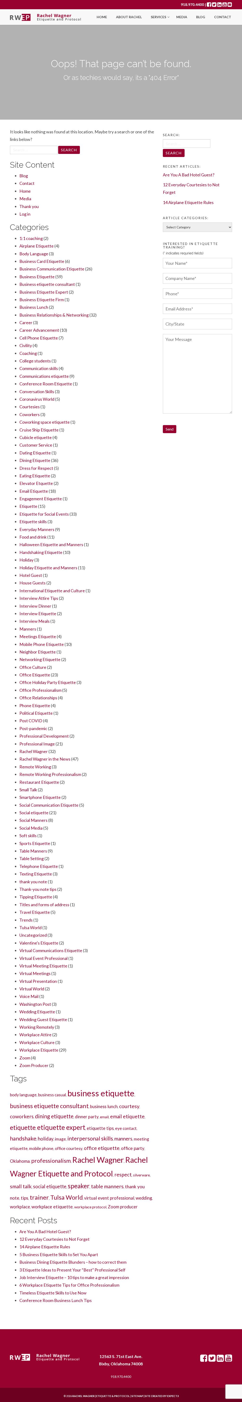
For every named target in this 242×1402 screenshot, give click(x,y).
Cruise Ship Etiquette (39, 429)
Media (181, 17)
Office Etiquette (34, 674)
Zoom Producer (33, 1065)
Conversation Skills (36, 391)
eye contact (126, 1128)
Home (102, 17)
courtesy (129, 1106)
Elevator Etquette (36, 483)
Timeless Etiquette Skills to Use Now (52, 1292)
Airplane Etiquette (36, 245)
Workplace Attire (35, 1034)
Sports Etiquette (34, 843)
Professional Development (44, 736)
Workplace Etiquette (38, 1050)
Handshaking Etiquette (40, 552)
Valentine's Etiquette (38, 942)
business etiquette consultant (49, 1105)
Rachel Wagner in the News (44, 759)
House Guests (32, 582)
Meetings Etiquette (37, 636)
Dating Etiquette (35, 452)
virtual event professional (109, 1198)
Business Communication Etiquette (51, 268)
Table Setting (31, 858)
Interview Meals (34, 621)
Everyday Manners (36, 529)
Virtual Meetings (35, 973)
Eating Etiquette (34, 475)
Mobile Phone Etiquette (41, 644)
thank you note (33, 881)
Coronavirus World (36, 399)
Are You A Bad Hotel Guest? (45, 1231)
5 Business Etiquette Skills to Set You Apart (58, 1254)
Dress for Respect (36, 468)
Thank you (29, 206)
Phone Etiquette (34, 705)
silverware (141, 1175)
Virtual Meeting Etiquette (43, 965)
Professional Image (37, 743)
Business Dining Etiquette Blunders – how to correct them (72, 1262)
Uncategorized (33, 935)
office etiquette (102, 1148)
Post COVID (30, 720)
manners (123, 1138)
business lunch (104, 1106)
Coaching (28, 353)
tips (24, 1198)
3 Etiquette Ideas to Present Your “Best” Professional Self (72, 1269)
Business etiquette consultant (47, 284)
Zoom (24, 1057)
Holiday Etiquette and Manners (48, 567)
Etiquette (28, 506)
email (104, 1117)
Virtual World (31, 988)
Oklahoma (20, 1161)
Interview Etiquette (37, 613)
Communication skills (38, 368)
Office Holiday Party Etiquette (47, 682)
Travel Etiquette (34, 912)
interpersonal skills (90, 1138)
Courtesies (29, 406)
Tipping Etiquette (35, 896)
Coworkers (29, 414)
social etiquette (49, 1186)
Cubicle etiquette (35, 437)
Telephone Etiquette (38, 866)
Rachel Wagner (33, 751)
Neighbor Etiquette (37, 651)
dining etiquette (54, 1116)
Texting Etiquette (35, 873)
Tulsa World (30, 927)
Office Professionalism (40, 690)
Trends (26, 920)
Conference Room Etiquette (45, 383)
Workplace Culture (37, 1042)
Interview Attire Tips (38, 598)
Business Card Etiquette (41, 261)
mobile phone (41, 1148)
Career (25, 322)
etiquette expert (61, 1127)
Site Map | (149, 1396)
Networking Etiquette (39, 659)
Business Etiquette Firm (41, 299)
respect (123, 1174)
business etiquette (100, 1093)
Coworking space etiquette (44, 422)
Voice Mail (29, 996)
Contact (222, 17)
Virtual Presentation (38, 981)
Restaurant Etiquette (39, 782)
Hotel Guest (30, 575)
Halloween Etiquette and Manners (51, 544)
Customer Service (35, 445)
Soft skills (28, 835)
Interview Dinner (35, 606)
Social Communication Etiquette (48, 805)
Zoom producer (123, 1206)
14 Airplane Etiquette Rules (44, 1246)
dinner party (87, 1116)
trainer (39, 1197)
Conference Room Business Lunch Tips (55, 1300)
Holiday (26, 559)
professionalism (51, 1160)
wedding (144, 1198)
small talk (21, 1186)
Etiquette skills (33, 521)
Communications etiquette (44, 376)
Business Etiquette (37, 276)
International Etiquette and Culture (52, 590)
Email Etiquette (33, 491)
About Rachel (129, 17)
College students (35, 360)
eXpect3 (173, 1396)
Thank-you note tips (37, 889)
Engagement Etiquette (40, 498)
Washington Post (35, 1004)
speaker (79, 1186)
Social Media (31, 828)
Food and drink (33, 537)
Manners (27, 628)
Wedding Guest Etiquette (43, 1019)
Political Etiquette (36, 713)
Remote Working (35, 766)
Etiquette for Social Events (44, 514)
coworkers (22, 1116)
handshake (23, 1138)
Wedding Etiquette (37, 1011)
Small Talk (28, 789)
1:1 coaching (31, 238)
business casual (52, 1094)
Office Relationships (38, 697)
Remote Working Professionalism (50, 774)
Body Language (33, 253)
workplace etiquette (52, 1206)
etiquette (23, 1127)
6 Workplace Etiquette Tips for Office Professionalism (69, 1285)
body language (23, 1094)
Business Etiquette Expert (43, 292)
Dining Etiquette (34, 460)
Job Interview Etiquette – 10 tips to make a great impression (74, 1277)
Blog (200, 17)
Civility (25, 345)
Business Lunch (33, 307)
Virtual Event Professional (43, 958)
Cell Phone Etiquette (38, 337)
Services (159, 17)
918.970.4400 (192, 4)
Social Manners (33, 820)
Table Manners (33, 850)
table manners (107, 1186)
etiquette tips (100, 1128)
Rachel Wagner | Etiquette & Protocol (101, 1396)
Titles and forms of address (44, 904)
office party (132, 1148)
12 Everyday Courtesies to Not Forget (54, 1239)
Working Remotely (36, 1027)
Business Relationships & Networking (54, 315)
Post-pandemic (33, 728)
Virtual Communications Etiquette (50, 950)
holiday (45, 1138)
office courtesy (68, 1148)
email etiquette (127, 1116)
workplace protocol (90, 1207)
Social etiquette (33, 812)
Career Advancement (39, 330)
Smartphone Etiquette (40, 797)
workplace (20, 1206)
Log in (24, 214)
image (60, 1138)
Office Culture (32, 667)
